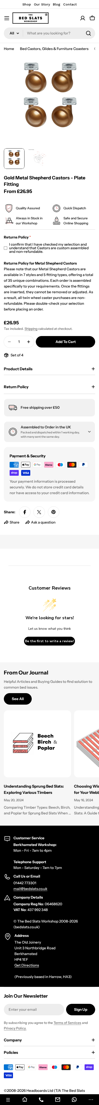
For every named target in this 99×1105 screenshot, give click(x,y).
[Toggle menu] (7, 18)
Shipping (31, 329)
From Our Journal (26, 672)
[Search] (88, 33)
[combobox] (49, 33)
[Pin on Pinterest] (53, 512)
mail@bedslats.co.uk (30, 888)
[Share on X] (39, 512)
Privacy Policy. (15, 1028)
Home (9, 48)
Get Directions (26, 965)
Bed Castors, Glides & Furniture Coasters (54, 48)
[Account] (83, 18)
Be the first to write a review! (49, 641)
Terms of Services (67, 1023)
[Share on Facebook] (25, 512)
